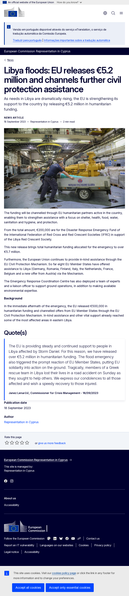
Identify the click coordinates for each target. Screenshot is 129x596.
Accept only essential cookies (69, 587)
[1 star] (6, 442)
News (10, 60)
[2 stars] (9, 442)
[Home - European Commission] (14, 12)
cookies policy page (64, 573)
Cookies (84, 545)
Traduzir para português (27, 40)
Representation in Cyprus (21, 422)
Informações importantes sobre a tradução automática (77, 40)
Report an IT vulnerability (19, 545)
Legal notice (11, 552)
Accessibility (11, 505)
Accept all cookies (28, 587)
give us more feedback (52, 443)
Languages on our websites (56, 545)
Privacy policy (102, 545)
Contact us (93, 538)
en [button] (105, 13)
